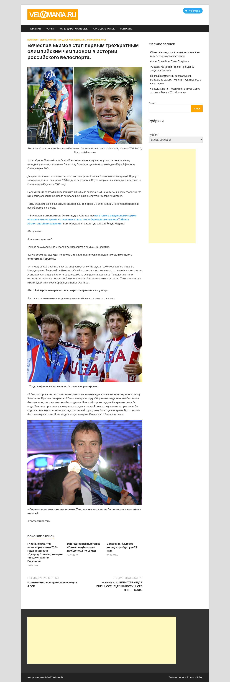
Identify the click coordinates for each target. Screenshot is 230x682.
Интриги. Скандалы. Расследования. (66, 40)
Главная (35, 28)
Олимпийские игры (96, 40)
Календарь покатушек (74, 28)
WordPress (187, 677)
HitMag (198, 677)
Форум (50, 28)
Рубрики (153, 134)
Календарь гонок (104, 28)
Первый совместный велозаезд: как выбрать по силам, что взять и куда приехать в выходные (175, 79)
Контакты (126, 28)
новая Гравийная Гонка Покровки (169, 61)
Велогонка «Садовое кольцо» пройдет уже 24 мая (122, 547)
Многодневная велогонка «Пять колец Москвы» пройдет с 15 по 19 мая (83, 547)
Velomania (58, 677)
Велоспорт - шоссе (37, 40)
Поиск (152, 103)
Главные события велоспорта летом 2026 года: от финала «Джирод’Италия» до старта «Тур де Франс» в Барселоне (45, 552)
